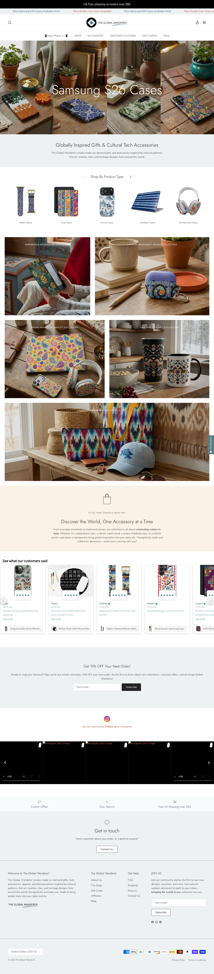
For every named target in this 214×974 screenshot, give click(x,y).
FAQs (166, 35)
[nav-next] (210, 601)
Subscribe (131, 687)
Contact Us (134, 896)
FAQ (130, 880)
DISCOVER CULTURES (123, 35)
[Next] (208, 762)
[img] (23, 595)
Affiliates (96, 896)
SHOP (77, 35)
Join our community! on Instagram (107, 726)
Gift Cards (96, 890)
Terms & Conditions (197, 960)
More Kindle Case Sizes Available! (49, 11)
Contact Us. (107, 849)
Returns (132, 890)
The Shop (96, 885)
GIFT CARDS (149, 35)
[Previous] (5, 762)
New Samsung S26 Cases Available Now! (104, 11)
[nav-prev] (3, 601)
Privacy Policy (178, 960)
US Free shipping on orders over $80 (107, 4)
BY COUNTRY (96, 35)
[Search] (10, 22)
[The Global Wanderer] (107, 23)
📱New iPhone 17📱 (56, 35)
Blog (93, 901)
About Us (96, 880)
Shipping (133, 885)
